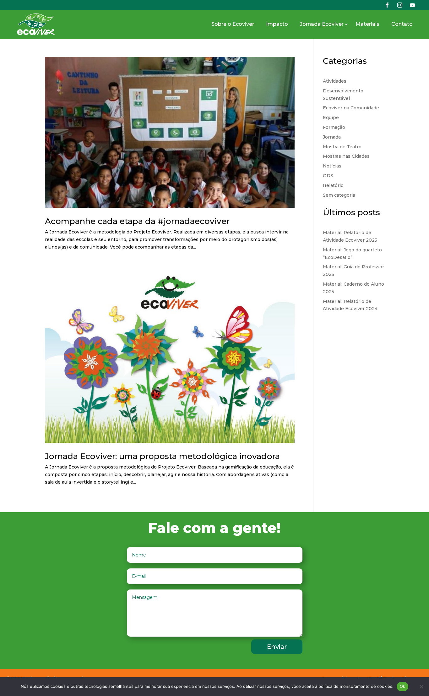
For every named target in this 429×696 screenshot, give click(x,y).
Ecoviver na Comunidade (351, 108)
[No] (421, 686)
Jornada (332, 137)
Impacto (277, 24)
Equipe (331, 117)
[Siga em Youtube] (412, 5)
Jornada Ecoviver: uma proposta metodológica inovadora (162, 456)
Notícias (332, 166)
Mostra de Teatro (342, 147)
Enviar (277, 646)
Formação (334, 127)
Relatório (333, 185)
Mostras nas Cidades (346, 156)
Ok (402, 686)
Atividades (334, 81)
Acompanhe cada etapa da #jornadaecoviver (137, 221)
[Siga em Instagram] (400, 5)
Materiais (367, 24)
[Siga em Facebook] (387, 5)
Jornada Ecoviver (322, 24)
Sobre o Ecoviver (232, 24)
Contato (402, 24)
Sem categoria (339, 195)
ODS (328, 175)
